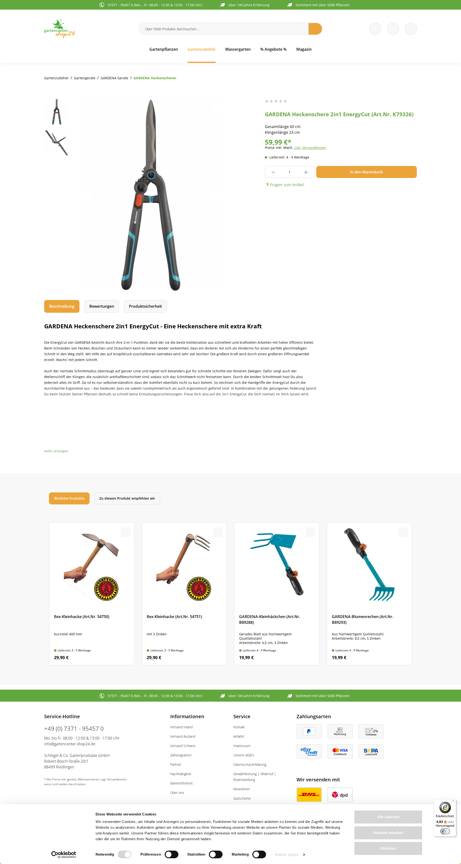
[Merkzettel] (375, 29)
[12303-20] (151, 195)
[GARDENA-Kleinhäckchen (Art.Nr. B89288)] (276, 593)
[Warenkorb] (393, 29)
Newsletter (241, 789)
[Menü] (453, 802)
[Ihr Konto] (411, 29)
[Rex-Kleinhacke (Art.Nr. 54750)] (91, 593)
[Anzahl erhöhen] (306, 172)
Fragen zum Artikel (287, 184)
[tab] (61, 306)
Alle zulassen (388, 817)
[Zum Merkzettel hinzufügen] (218, 109)
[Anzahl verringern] (273, 172)
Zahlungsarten (181, 755)
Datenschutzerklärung (249, 764)
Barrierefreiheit (181, 783)
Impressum (241, 745)
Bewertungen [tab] (101, 306)
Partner (175, 764)
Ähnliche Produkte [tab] (69, 498)
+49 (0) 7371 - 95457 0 (74, 728)
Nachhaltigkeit (180, 774)
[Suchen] (315, 29)
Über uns (177, 792)
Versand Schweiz (182, 745)
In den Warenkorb (366, 172)
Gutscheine (242, 798)
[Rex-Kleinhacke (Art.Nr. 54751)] (184, 593)
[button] (56, 451)
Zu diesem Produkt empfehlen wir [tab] (127, 498)
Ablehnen (388, 848)
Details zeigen (287, 854)
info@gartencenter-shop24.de (69, 744)
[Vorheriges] (86, 195)
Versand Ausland (182, 736)
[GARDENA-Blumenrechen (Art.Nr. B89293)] (369, 593)
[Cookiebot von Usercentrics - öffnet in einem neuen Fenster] (64, 854)
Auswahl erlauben (388, 833)
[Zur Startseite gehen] (88, 28)
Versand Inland (181, 727)
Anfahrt (238, 736)
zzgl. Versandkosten (310, 147)
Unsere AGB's (243, 755)
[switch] (171, 854)
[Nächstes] (217, 195)
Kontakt (239, 727)
